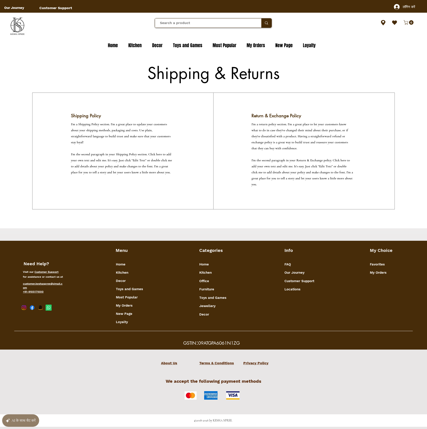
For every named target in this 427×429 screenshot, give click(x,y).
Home (120, 264)
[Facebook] (32, 308)
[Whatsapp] (49, 308)
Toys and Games (129, 289)
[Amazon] (40, 308)
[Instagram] (24, 308)
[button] (409, 22)
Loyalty (122, 322)
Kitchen (122, 273)
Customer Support (46, 271)
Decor (121, 281)
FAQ (287, 264)
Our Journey (294, 273)
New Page (124, 314)
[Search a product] (266, 23)
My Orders (124, 306)
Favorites (377, 264)
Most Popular (127, 297)
